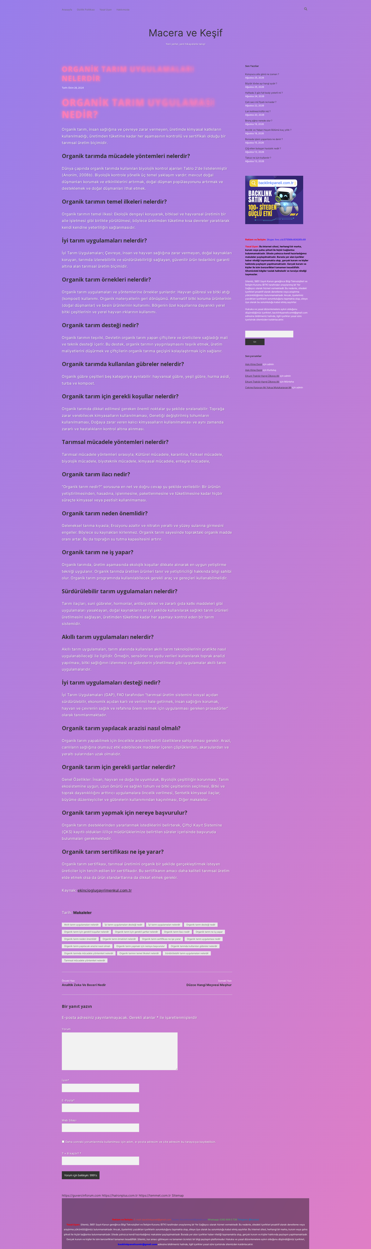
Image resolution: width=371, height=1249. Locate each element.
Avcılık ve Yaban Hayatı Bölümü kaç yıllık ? (268, 129)
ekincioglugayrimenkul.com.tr (104, 890)
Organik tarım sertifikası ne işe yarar (161, 938)
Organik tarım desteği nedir (200, 924)
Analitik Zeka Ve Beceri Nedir (84, 985)
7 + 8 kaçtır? (71, 1153)
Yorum (66, 1029)
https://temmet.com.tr (155, 1195)
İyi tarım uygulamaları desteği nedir (123, 924)
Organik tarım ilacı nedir (177, 931)
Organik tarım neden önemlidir (80, 938)
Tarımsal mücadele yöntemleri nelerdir (84, 960)
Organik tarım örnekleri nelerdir (119, 938)
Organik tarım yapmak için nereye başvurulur (140, 946)
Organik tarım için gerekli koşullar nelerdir (86, 931)
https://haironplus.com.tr (120, 1195)
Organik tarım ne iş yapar (209, 931)
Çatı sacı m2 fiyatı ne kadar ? (260, 102)
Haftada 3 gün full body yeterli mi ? (264, 92)
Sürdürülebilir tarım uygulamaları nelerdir (186, 953)
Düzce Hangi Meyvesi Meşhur (209, 985)
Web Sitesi (69, 1120)
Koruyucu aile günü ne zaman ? (262, 74)
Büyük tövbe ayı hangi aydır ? (261, 83)
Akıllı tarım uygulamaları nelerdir (81, 924)
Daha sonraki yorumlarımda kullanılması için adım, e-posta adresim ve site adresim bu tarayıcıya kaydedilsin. (141, 1141)
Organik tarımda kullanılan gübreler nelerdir (194, 946)
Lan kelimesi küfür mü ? (258, 111)
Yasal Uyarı (106, 9)
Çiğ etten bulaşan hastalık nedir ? (263, 148)
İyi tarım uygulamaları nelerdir (164, 924)
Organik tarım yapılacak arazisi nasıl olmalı (87, 946)
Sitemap (178, 1195)
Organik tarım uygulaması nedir (203, 938)
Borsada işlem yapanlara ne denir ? (264, 139)
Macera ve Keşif (186, 33)
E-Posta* (68, 1100)
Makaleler (82, 912)
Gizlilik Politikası (86, 9)
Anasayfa (67, 9)
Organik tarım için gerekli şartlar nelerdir (136, 931)
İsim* (65, 1080)
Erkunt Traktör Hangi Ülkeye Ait (262, 375)
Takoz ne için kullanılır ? (258, 157)
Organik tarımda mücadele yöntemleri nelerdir (88, 953)
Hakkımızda (123, 9)
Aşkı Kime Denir (253, 364)
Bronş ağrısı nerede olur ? (258, 120)
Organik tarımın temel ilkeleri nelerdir (139, 953)
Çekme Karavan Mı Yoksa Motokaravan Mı (268, 387)
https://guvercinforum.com (81, 1195)
